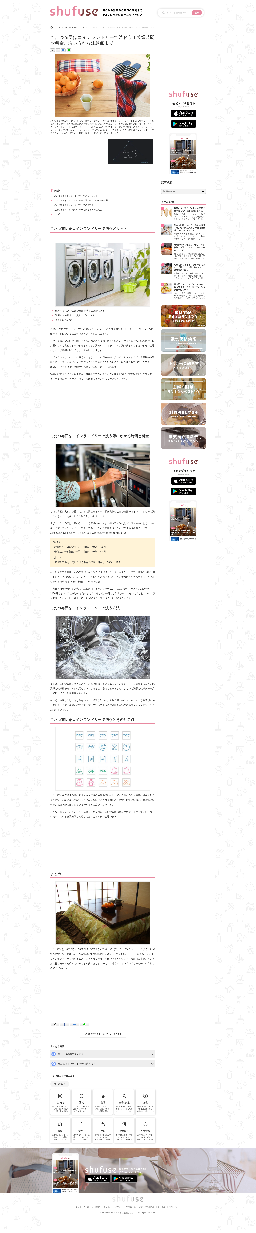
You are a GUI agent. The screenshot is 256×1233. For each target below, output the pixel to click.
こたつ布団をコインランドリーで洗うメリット (76, 196)
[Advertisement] (75, 160)
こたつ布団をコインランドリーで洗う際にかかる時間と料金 (82, 200)
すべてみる (59, 1084)
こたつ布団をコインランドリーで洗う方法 (73, 205)
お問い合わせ (174, 1207)
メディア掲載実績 (146, 1207)
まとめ (57, 214)
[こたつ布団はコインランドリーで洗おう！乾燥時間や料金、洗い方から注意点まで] (63, 50)
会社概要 (161, 1207)
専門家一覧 (131, 1207)
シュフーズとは (82, 1207)
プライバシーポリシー (113, 1207)
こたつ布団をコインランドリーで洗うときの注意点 (78, 209)
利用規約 (96, 1207)
